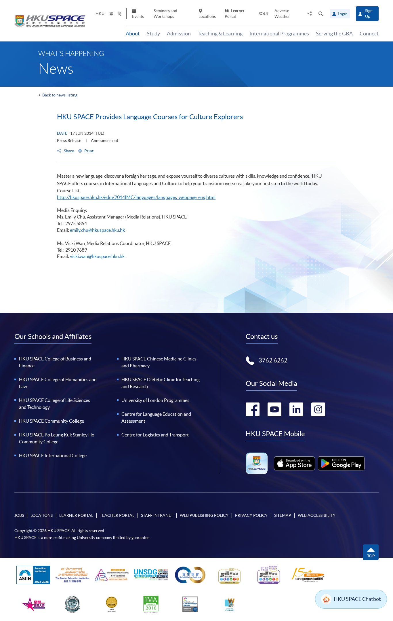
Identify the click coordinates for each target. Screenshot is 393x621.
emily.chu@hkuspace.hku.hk (97, 230)
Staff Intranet (157, 515)
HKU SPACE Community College (51, 421)
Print (89, 151)
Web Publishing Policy (204, 515)
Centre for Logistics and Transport (155, 434)
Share (68, 151)
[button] (321, 13)
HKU (100, 13)
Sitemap (282, 515)
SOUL (264, 13)
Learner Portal (235, 13)
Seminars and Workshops (165, 13)
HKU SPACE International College (53, 455)
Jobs (19, 515)
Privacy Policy (251, 515)
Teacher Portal (117, 515)
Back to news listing (59, 95)
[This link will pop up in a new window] (294, 463)
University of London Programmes (155, 400)
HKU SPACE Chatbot (357, 599)
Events (138, 16)
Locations (207, 16)
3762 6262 (273, 360)
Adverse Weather (282, 13)
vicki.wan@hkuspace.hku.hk (97, 256)
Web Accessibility (316, 515)
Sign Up (369, 13)
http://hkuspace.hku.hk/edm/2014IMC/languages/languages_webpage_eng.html (136, 197)
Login (343, 14)
